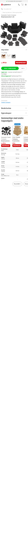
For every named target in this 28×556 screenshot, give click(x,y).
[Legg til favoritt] (25, 23)
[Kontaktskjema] (19, 4)
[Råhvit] (8, 56)
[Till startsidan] (6, 4)
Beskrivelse (6, 108)
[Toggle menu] (26, 5)
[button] (14, 50)
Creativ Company (5, 102)
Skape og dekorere (7, 12)
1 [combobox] (23, 68)
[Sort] (13, 56)
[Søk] (2, 9)
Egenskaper (6, 113)
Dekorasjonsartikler (17, 12)
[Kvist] (3, 56)
